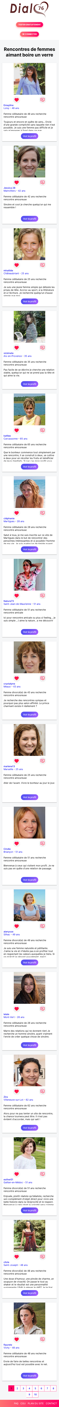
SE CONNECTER (29, 34)
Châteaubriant (11, 273)
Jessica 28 (9, 187)
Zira (6, 1096)
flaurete (8, 1344)
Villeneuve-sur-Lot (13, 1099)
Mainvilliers (10, 190)
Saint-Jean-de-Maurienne (17, 603)
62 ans (29, 1099)
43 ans (16, 686)
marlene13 (9, 766)
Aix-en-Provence (13, 356)
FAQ (16, 1403)
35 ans (28, 356)
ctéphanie (9, 518)
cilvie (6, 1262)
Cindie (7, 848)
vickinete (8, 353)
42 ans (21, 190)
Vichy (7, 1347)
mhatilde (8, 270)
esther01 (8, 1179)
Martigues (9, 521)
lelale (6, 1014)
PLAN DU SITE (36, 1403)
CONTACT (51, 1403)
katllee (7, 435)
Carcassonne (11, 438)
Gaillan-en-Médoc (13, 1182)
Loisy (6, 108)
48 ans (15, 108)
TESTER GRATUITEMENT (29, 25)
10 (35, 1394)
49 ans (16, 934)
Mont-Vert (9, 1017)
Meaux (7, 686)
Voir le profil (29, 136)
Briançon (8, 851)
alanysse (8, 931)
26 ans (20, 1017)
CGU (23, 1403)
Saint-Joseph (11, 1265)
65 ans (23, 438)
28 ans (20, 521)
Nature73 (9, 601)
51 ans (37, 603)
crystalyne (9, 683)
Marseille (8, 769)
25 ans (25, 273)
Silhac (7, 934)
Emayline (8, 105)
